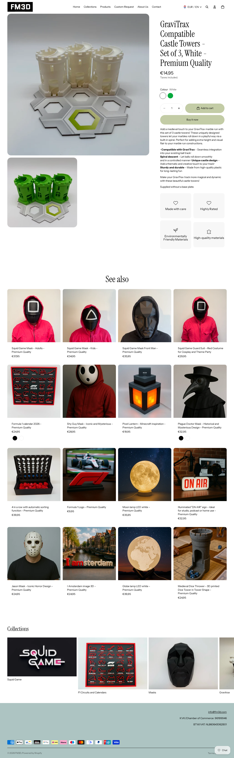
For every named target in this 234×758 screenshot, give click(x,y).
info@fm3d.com (217, 712)
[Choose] (55, 336)
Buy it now (192, 119)
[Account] (215, 7)
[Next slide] (55, 316)
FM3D (18, 753)
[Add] (165, 336)
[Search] (207, 7)
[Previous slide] (12, 316)
